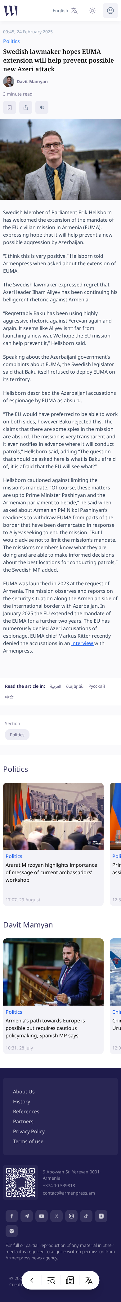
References (26, 1111)
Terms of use (28, 1141)
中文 (9, 697)
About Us (24, 1091)
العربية (55, 686)
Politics (17, 735)
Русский (96, 686)
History (21, 1101)
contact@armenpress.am (69, 1193)
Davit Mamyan (28, 924)
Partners (23, 1121)
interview (82, 643)
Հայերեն (74, 686)
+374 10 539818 (59, 1185)
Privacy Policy (29, 1131)
